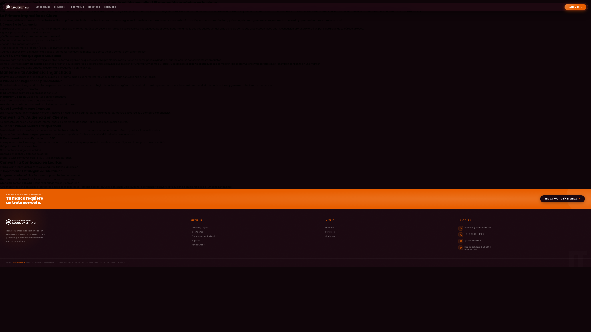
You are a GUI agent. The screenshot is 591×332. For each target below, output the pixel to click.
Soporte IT (197, 240)
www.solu (122, 263)
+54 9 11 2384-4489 (474, 234)
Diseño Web (197, 232)
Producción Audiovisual (203, 236)
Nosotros (94, 7)
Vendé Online (43, 7)
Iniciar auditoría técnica (561, 199)
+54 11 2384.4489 (107, 263)
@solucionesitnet (472, 240)
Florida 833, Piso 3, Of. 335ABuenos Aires (477, 248)
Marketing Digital (200, 227)
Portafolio (77, 7)
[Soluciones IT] (14, 7)
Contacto (110, 7)
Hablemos (574, 7)
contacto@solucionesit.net (477, 227)
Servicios (59, 7)
